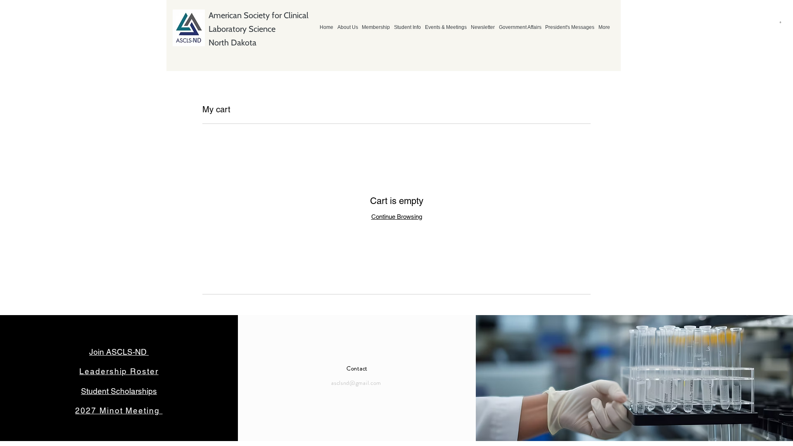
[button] (779, 23)
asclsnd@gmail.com (356, 383)
